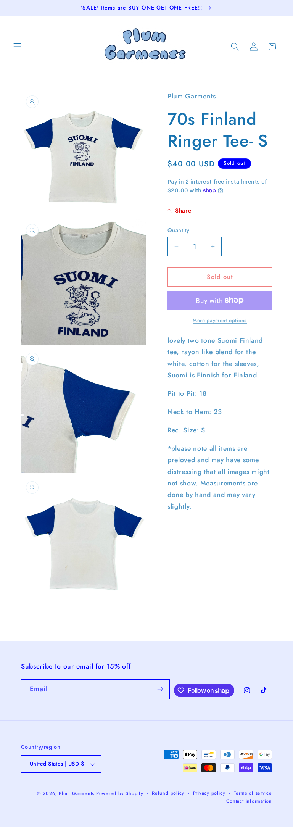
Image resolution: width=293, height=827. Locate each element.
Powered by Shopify (119, 793)
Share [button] (183, 210)
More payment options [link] (220, 320)
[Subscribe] (160, 689)
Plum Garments (76, 793)
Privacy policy (209, 793)
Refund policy (168, 793)
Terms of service (253, 793)
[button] (17, 46)
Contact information (249, 801)
